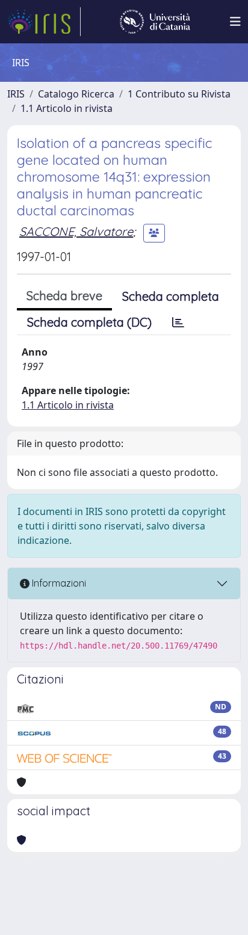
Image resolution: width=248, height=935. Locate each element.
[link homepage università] (155, 21)
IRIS (16, 93)
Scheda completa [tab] (170, 296)
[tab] (178, 322)
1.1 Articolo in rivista (66, 108)
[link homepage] (44, 21)
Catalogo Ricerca (76, 93)
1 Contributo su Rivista (179, 93)
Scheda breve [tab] (64, 295)
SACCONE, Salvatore (76, 231)
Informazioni (57, 583)
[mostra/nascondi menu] (235, 22)
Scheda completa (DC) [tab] (89, 322)
